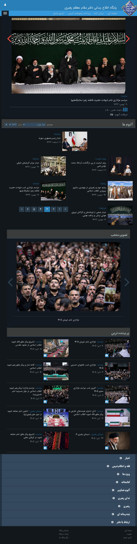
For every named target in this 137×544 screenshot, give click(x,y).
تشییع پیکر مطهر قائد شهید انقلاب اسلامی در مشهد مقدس (26, 343)
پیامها (103, 183)
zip (112, 114)
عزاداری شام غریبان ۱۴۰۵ (68, 320)
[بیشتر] (125, 110)
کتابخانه (125, 482)
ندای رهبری (124, 498)
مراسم (124, 96)
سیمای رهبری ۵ (83, 434)
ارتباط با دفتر (123, 522)
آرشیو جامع (59, 13)
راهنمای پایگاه (63, 530)
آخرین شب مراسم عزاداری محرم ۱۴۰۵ (88, 389)
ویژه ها (126, 474)
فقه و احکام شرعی (121, 466)
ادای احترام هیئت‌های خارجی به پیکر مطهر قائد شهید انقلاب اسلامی (85, 412)
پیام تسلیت (101, 158)
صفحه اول (112, 13)
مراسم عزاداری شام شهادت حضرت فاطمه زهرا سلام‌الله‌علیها (99, 100)
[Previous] (65, 209)
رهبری (126, 506)
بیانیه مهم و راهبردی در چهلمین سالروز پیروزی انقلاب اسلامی (89, 189)
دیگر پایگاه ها (63, 537)
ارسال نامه (99, 13)
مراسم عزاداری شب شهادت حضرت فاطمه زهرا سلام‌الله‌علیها (24, 189)
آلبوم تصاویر (123, 490)
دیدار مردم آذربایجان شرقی (28, 162)
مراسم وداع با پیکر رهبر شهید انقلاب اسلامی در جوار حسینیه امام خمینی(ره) (25, 391)
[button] (5, 13)
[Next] (21, 209)
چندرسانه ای (123, 514)
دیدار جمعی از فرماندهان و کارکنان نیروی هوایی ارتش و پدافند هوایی (88, 214)
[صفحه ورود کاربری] (5, 5)
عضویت (129, 534)
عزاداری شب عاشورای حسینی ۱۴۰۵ (87, 366)
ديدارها (57, 134)
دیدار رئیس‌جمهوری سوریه (49, 138)
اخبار (127, 458)
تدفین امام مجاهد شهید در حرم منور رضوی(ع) (24, 412)
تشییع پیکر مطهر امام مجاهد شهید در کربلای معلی (26, 435)
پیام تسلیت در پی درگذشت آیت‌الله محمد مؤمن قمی (88, 164)
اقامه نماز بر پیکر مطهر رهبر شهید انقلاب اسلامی (24, 366)
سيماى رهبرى (36, 411)
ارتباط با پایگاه (63, 534)
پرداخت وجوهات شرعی (79, 13)
